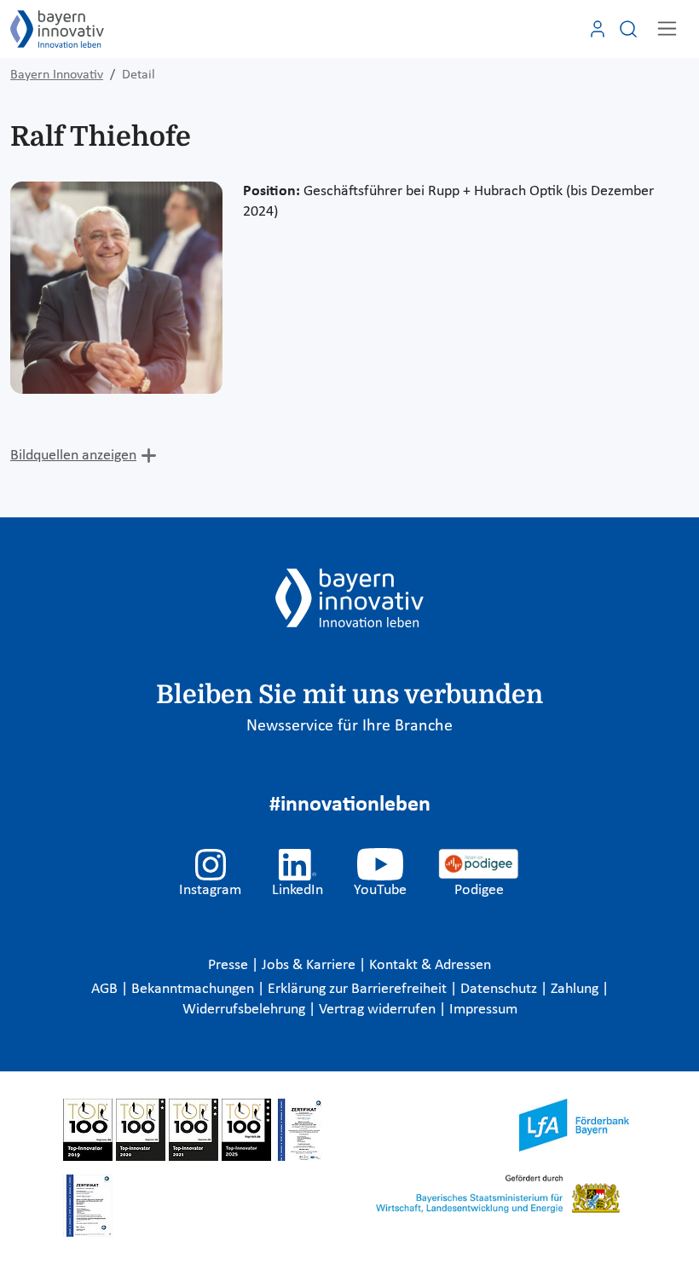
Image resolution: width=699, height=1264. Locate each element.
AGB (106, 989)
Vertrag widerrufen (379, 1009)
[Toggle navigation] (667, 28)
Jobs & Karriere (310, 965)
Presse (229, 965)
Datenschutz (500, 989)
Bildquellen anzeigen (73, 455)
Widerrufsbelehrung (245, 1009)
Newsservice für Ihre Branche (349, 726)
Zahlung (576, 989)
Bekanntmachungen (194, 989)
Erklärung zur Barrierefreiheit (359, 989)
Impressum (483, 1009)
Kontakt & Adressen (430, 965)
